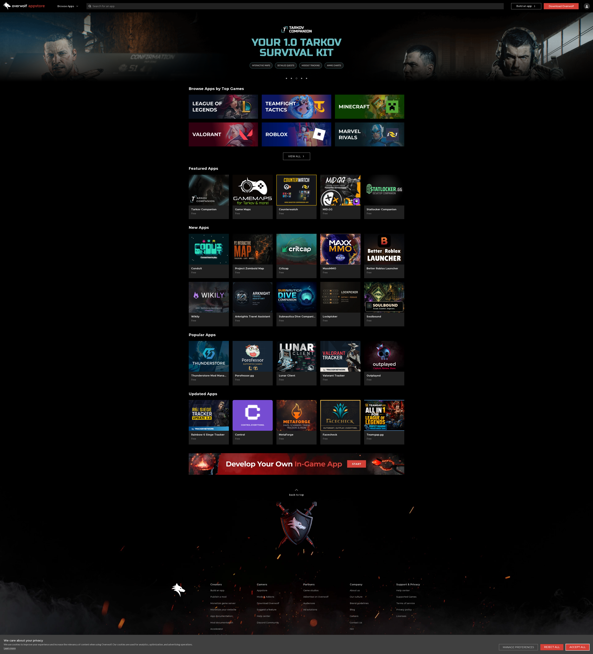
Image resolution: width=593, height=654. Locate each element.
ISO (352, 629)
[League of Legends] (223, 107)
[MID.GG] (340, 190)
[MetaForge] (296, 415)
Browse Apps (65, 6)
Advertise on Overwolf (315, 596)
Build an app (524, 6)
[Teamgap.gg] (384, 415)
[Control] (253, 415)
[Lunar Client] (296, 356)
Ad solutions (310, 609)
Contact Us (356, 622)
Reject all (552, 647)
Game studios (311, 590)
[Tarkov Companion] (209, 190)
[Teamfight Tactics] (296, 107)
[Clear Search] (501, 6)
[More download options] (355, 214)
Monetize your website (223, 609)
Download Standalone (209, 272)
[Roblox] (296, 134)
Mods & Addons (265, 596)
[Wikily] (209, 297)
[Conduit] (209, 249)
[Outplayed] (384, 356)
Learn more (10, 648)
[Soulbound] (384, 297)
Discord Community (268, 622)
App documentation (221, 616)
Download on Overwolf (208, 213)
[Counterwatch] (296, 190)
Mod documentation (221, 622)
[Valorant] (223, 134)
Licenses (401, 616)
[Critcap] (296, 249)
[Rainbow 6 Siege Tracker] (209, 415)
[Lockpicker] (340, 297)
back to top (296, 494)
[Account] (587, 6)
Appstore (262, 590)
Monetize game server (223, 603)
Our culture (356, 596)
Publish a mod (218, 596)
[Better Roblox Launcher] (384, 249)
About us (355, 590)
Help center (263, 616)
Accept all (578, 647)
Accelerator (216, 629)
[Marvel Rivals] (369, 134)
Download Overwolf (561, 6)
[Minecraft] (369, 107)
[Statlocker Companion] (384, 190)
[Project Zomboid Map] (253, 249)
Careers (354, 616)
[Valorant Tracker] (340, 356)
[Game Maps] (253, 190)
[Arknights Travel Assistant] (253, 297)
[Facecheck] (340, 415)
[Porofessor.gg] (253, 356)
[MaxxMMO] (340, 249)
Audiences (309, 603)
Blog (352, 609)
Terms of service (405, 603)
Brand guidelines (359, 603)
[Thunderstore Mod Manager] (209, 356)
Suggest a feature (266, 609)
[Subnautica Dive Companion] (296, 297)
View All (294, 156)
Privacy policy (404, 609)
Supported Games (406, 596)
